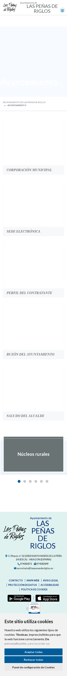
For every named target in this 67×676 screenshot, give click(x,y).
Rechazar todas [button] (33, 659)
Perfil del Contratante (29, 292)
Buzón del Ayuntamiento (30, 354)
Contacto (16, 580)
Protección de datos (22, 584)
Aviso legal (50, 580)
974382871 (26, 563)
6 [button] (47, 481)
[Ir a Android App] (18, 598)
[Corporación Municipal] (33, 141)
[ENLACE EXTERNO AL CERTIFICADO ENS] (33, 608)
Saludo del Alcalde (25, 415)
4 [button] (35, 481)
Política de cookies (34, 589)
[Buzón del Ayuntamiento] (33, 325)
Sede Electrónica (23, 231)
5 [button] (41, 481)
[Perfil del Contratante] (33, 264)
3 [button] (30, 481)
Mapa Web (33, 580)
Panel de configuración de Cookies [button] (33, 667)
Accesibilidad (50, 584)
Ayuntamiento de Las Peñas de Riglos (24, 102)
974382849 (42, 563)
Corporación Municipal (29, 169)
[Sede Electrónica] (33, 202)
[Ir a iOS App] (47, 598)
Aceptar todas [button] (34, 652)
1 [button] (19, 481)
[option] (33, 454)
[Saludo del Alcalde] (33, 387)
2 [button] (24, 481)
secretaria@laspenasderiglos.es (34, 568)
